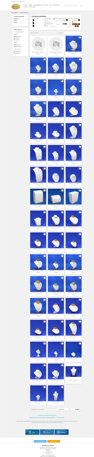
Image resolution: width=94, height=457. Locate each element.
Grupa (30, 5)
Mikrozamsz (18, 46)
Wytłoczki (32, 7)
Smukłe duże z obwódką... (55, 227)
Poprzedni (60, 409)
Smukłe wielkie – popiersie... (38, 117)
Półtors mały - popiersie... (56, 161)
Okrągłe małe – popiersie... (73, 183)
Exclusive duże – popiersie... (38, 380)
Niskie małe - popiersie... (38, 139)
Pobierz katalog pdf (40, 441)
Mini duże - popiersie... (38, 358)
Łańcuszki (18, 53)
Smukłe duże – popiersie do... (38, 292)
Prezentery (56, 5)
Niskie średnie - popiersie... (56, 139)
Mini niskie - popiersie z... (74, 358)
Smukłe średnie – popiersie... (73, 95)
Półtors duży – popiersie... (38, 161)
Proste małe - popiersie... (56, 205)
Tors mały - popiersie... (38, 401)
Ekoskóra (17, 44)
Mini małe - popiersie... (55, 358)
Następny (78, 409)
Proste (15, 22)
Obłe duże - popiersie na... (73, 227)
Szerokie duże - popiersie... (73, 52)
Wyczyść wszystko (18, 31)
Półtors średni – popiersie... (73, 161)
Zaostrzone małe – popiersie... (73, 248)
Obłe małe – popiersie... (38, 248)
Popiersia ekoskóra (19, 16)
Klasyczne (16, 18)
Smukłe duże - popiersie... (73, 74)
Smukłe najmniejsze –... (56, 95)
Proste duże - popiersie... (38, 205)
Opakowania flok (38, 5)
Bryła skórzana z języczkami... (73, 205)
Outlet (26, 7)
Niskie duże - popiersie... (73, 117)
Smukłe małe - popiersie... (38, 95)
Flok (50, 5)
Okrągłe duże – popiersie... (55, 183)
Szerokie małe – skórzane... (55, 270)
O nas (25, 5)
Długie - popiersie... (73, 139)
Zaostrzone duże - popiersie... (38, 52)
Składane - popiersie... (38, 227)
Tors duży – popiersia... (73, 380)
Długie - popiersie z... (73, 336)
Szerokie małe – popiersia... (38, 74)
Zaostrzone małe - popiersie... (56, 52)
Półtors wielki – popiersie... (38, 183)
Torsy (15, 20)
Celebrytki (18, 51)
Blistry (46, 5)
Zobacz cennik (54, 441)
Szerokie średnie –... (56, 74)
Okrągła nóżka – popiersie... (55, 117)
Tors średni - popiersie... (56, 401)
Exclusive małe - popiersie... (55, 380)
